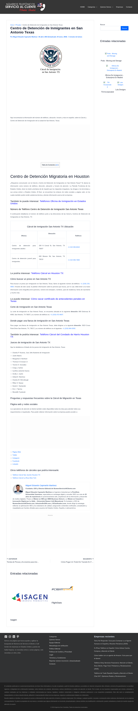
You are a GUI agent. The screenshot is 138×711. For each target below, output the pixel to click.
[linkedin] (14, 636)
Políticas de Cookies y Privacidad (60, 652)
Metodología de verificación (58, 646)
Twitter (15, 455)
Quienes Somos (105, 7)
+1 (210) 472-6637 (56, 314)
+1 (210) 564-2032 (69, 328)
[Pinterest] (17, 636)
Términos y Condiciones (57, 658)
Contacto (129, 7)
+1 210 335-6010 (74, 247)
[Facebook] (6, 636)
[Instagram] (10, 636)
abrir (57, 165)
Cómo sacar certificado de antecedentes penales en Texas (47, 300)
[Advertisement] (50, 99)
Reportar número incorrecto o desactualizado (64, 661)
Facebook (16, 461)
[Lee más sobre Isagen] (29, 597)
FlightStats (57, 603)
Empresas (119, 7)
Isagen (13, 620)
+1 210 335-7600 (74, 260)
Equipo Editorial (54, 643)
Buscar (102, 24)
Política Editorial (54, 649)
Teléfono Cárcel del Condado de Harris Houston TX (49, 335)
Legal (51, 655)
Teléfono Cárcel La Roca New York (24, 478)
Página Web (17, 452)
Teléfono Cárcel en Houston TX (47, 273)
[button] (96, 7)
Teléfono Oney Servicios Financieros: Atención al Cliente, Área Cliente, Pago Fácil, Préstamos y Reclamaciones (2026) (113, 666)
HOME (82, 7)
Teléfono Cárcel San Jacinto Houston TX (26, 475)
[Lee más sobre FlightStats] (62, 589)
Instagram (16, 458)
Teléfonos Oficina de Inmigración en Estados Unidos (48, 202)
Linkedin (15, 464)
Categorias (91, 7)
